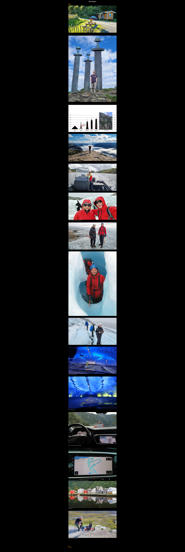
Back (71, 4)
